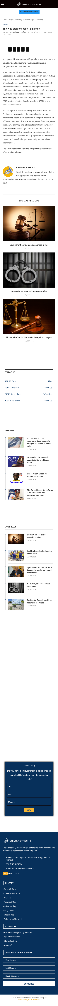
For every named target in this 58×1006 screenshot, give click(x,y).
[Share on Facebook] (10, 49)
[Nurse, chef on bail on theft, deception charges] (29, 316)
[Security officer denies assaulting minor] (29, 223)
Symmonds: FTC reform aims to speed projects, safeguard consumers (39, 570)
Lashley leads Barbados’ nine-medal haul (40, 552)
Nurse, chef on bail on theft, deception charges (29, 337)
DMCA (5, 874)
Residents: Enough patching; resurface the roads (39, 601)
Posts (11, 20)
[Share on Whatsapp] (23, 49)
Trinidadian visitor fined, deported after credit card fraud (38, 460)
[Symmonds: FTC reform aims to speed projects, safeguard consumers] (16, 571)
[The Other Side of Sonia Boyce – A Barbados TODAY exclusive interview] (16, 494)
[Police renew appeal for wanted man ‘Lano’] (16, 478)
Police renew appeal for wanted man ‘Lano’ (37, 475)
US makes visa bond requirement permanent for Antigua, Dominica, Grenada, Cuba (39, 442)
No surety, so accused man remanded (29, 291)
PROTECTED (13, 874)
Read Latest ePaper (29, 12)
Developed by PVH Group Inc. (29, 1000)
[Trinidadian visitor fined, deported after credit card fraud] (16, 461)
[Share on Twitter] (14, 49)
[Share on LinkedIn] (18, 49)
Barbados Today (19, 32)
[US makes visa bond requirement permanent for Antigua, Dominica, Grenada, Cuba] (16, 442)
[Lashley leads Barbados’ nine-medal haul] (16, 555)
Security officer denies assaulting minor (29, 245)
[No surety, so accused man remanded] (29, 270)
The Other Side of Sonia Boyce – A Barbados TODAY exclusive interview (40, 492)
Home (5, 20)
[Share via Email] (27, 49)
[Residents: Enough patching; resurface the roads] (16, 604)
